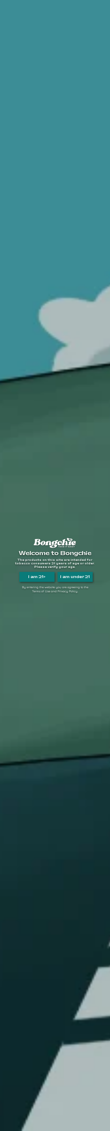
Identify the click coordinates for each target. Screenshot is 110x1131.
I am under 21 (75, 577)
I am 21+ (36, 577)
